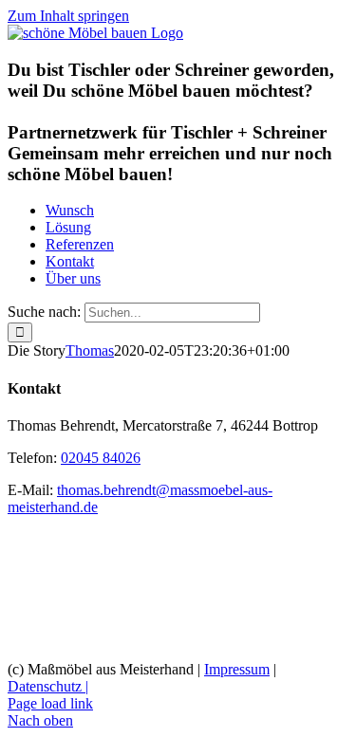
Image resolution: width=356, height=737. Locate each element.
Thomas (90, 350)
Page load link (50, 703)
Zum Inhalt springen (68, 16)
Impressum (237, 669)
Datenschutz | (48, 686)
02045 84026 (101, 458)
